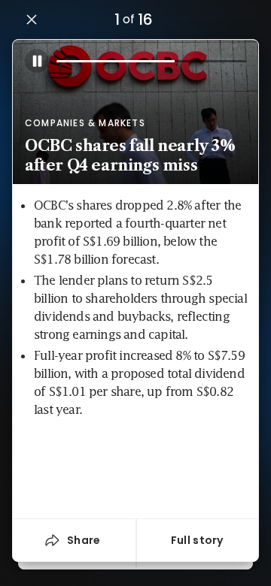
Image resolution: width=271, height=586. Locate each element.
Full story (197, 540)
